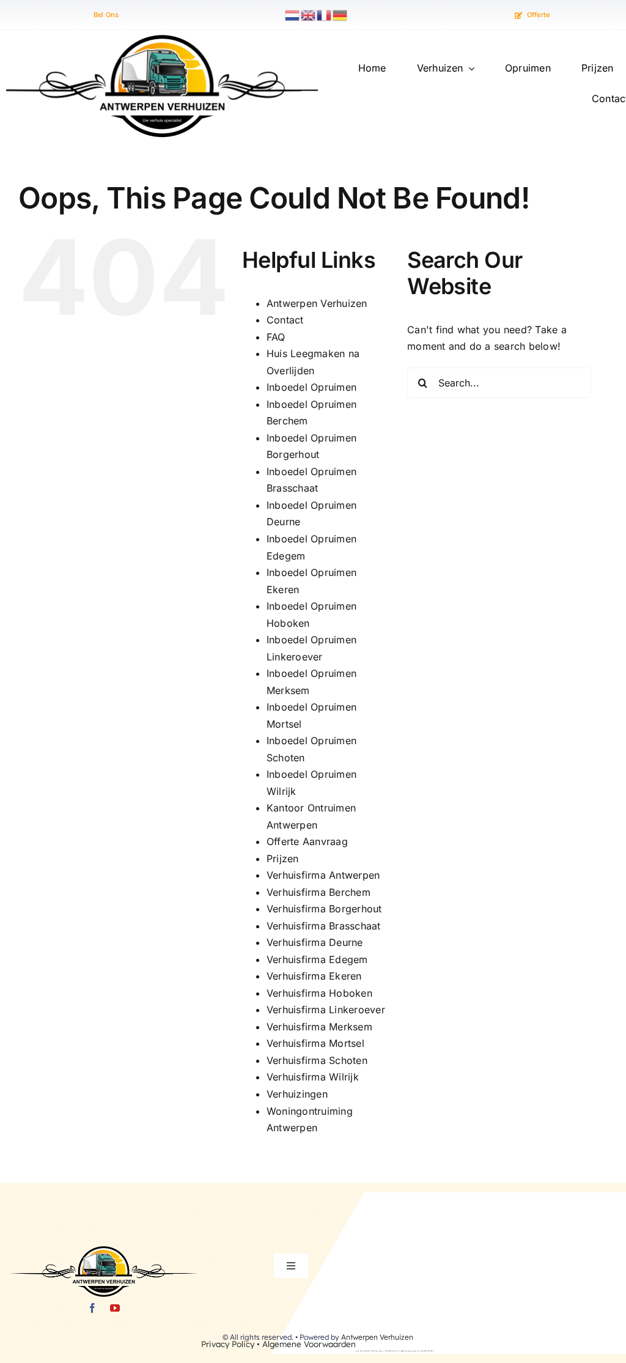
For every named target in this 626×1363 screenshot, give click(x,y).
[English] (309, 14)
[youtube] (115, 1308)
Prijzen (283, 858)
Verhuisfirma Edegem (317, 959)
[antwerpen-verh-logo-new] (161, 40)
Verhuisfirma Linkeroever (326, 1009)
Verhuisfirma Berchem (318, 892)
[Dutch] (293, 14)
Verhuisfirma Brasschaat (324, 926)
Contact (285, 320)
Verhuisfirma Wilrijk (313, 1077)
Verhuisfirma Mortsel (315, 1043)
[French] (325, 14)
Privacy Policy (227, 1344)
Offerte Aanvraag (307, 841)
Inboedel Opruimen (311, 387)
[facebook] (92, 1308)
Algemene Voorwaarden (309, 1344)
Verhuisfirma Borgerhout (324, 909)
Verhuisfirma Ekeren (314, 976)
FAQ (276, 337)
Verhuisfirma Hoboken (319, 993)
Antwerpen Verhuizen (317, 303)
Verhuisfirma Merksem (319, 1027)
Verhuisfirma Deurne (315, 942)
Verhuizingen (297, 1094)
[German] (340, 14)
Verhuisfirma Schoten (317, 1060)
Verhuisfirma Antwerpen (323, 875)
